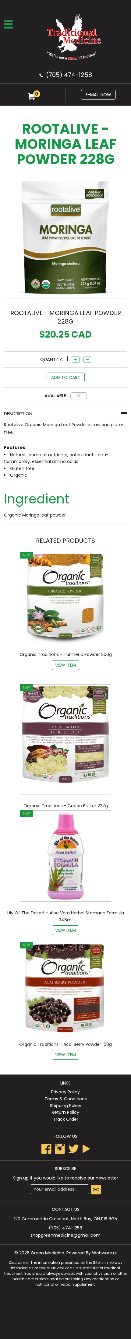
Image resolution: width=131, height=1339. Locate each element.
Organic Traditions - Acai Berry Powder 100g (65, 1044)
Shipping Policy (65, 1105)
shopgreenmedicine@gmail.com (65, 1235)
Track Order (65, 1119)
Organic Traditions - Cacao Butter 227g (65, 806)
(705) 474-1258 (69, 75)
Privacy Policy (65, 1092)
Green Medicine (47, 1253)
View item (65, 665)
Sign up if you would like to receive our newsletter (65, 1178)
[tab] (65, 413)
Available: (55, 395)
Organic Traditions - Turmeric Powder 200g (65, 654)
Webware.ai (104, 1253)
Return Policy (65, 1112)
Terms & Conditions (65, 1099)
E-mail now (98, 95)
